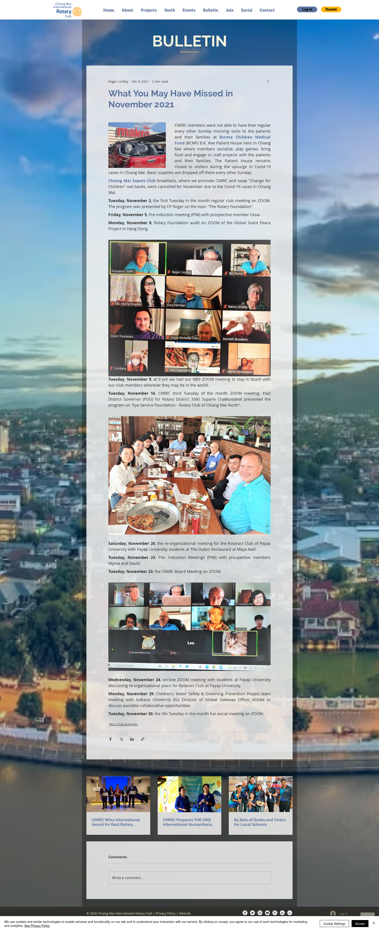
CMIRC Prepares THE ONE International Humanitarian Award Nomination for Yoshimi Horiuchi (188, 822)
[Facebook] (245, 912)
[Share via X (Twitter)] (121, 739)
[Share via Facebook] (110, 739)
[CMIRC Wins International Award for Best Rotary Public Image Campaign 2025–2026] (118, 794)
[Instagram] (259, 912)
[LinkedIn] (282, 912)
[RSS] (289, 912)
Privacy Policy (165, 913)
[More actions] (268, 81)
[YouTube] (267, 912)
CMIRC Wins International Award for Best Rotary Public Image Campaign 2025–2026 (116, 822)
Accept (360, 923)
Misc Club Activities (123, 724)
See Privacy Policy (37, 925)
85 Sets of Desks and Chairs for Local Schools (260, 822)
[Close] (373, 923)
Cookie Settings (334, 923)
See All (288, 768)
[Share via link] (143, 739)
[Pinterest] (274, 912)
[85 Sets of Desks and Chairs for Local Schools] (261, 794)
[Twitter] (252, 912)
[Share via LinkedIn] (132, 739)
